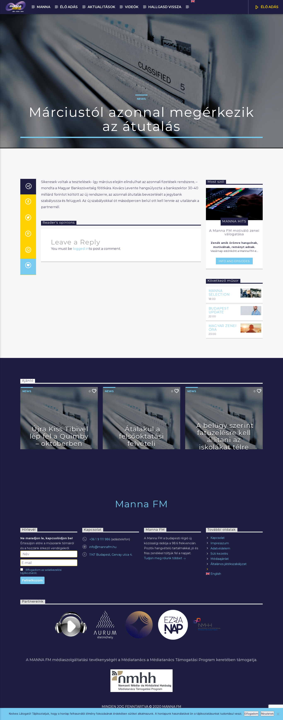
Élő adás (69, 7)
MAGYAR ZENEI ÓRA (223, 328)
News (141, 98)
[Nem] (278, 714)
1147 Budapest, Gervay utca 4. (110, 554)
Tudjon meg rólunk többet (163, 558)
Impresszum (219, 543)
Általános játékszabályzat (228, 564)
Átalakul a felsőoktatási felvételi (141, 436)
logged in (81, 249)
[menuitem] (192, 1)
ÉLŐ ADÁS (269, 7)
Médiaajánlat (219, 559)
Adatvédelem (220, 548)
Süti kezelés (219, 553)
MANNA (43, 7)
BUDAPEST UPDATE (219, 310)
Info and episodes (234, 261)
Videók (131, 7)
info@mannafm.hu (102, 547)
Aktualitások (101, 7)
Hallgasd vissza (164, 7)
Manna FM (141, 504)
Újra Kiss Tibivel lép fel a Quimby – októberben (59, 436)
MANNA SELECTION (219, 293)
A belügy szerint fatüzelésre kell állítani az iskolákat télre (225, 436)
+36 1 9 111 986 (99, 539)
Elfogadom (251, 713)
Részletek (267, 713)
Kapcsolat (217, 538)
